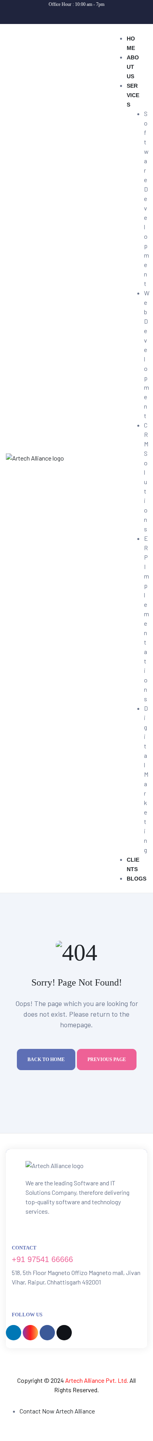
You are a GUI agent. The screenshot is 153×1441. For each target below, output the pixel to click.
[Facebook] (85, 14)
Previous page (106, 1059)
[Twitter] (101, 14)
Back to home (46, 1059)
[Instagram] (68, 14)
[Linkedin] (52, 14)
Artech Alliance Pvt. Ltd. (96, 1380)
